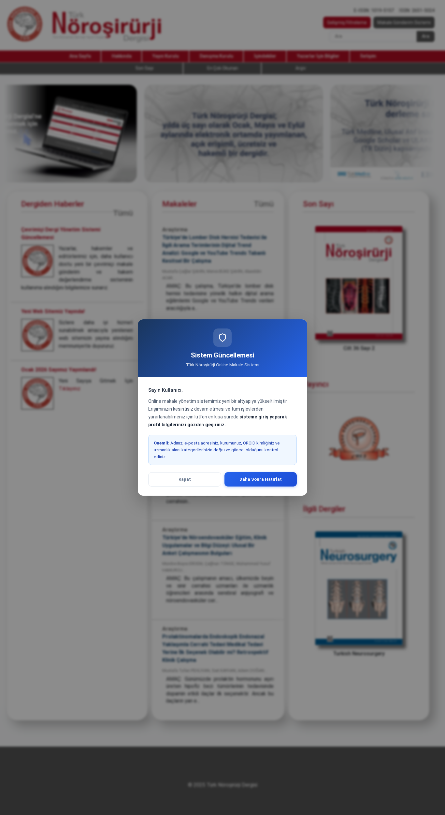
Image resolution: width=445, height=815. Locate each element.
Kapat (185, 479)
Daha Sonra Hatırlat (260, 479)
